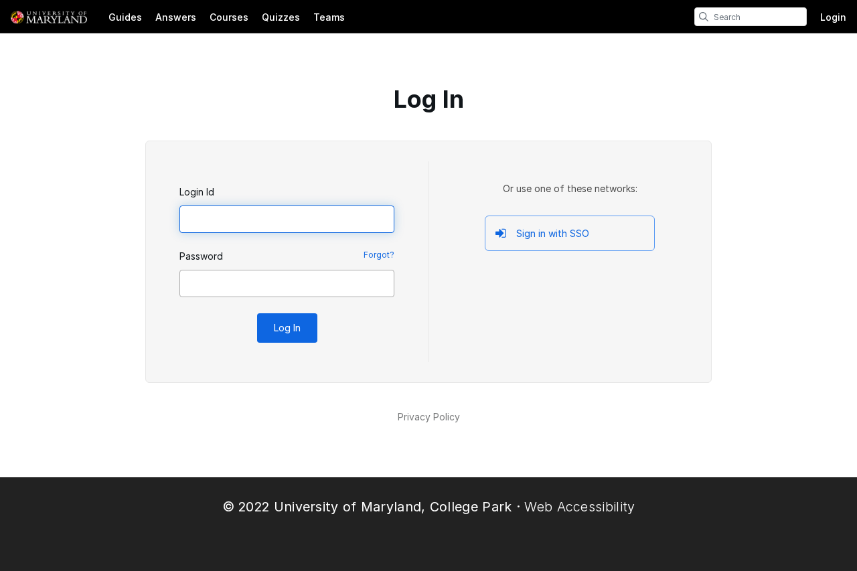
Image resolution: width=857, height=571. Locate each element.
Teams (329, 17)
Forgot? (379, 255)
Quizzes (281, 17)
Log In (287, 327)
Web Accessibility (579, 507)
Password (201, 256)
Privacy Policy (429, 416)
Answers (175, 17)
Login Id (196, 191)
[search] (703, 16)
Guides (125, 17)
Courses (229, 17)
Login (833, 17)
